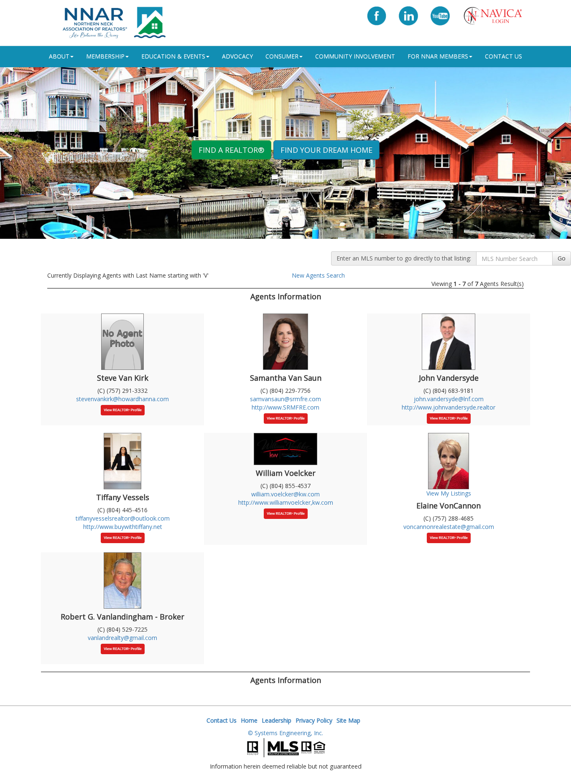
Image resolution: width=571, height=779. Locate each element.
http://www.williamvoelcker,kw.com (285, 502)
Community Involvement (355, 56)
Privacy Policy (314, 720)
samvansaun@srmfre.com (285, 399)
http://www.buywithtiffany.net (122, 527)
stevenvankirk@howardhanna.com (122, 399)
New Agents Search (318, 275)
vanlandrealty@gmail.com (122, 638)
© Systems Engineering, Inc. (285, 733)
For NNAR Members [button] (438, 56)
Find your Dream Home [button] (326, 150)
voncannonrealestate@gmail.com (448, 527)
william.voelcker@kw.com (285, 494)
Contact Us (503, 56)
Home (249, 720)
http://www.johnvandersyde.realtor (448, 407)
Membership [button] (105, 56)
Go (562, 258)
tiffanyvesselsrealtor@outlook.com (123, 518)
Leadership (276, 720)
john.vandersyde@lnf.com (449, 399)
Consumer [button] (281, 56)
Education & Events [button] (173, 56)
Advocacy (237, 56)
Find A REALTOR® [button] (231, 150)
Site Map (348, 720)
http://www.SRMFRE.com (285, 407)
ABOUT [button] (59, 56)
